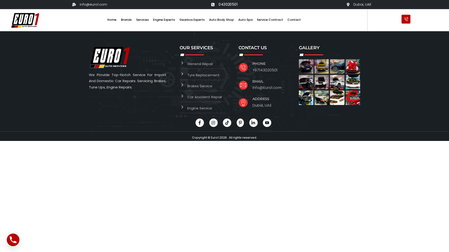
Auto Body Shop (221, 20)
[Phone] (13, 240)
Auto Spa (245, 20)
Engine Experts (164, 20)
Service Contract (270, 20)
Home (111, 20)
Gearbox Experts (192, 20)
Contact (294, 20)
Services (142, 20)
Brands (126, 20)
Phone (259, 63)
